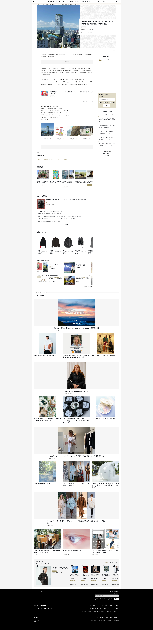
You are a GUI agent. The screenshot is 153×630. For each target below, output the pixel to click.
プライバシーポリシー (109, 611)
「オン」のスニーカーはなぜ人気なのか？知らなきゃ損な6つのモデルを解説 (107, 120)
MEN (101, 102)
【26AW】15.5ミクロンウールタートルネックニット (43, 252)
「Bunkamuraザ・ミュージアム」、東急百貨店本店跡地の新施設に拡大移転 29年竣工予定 (66, 4)
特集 (51, 1)
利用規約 (102, 611)
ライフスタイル (45, 4)
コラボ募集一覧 (54, 275)
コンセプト (116, 617)
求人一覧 (47, 260)
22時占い (72, 1)
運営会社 (98, 611)
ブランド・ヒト (66, 1)
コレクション (87, 1)
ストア (60, 1)
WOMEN (107, 102)
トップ (34, 4)
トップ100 (77, 1)
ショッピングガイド (94, 620)
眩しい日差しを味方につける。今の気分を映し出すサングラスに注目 (107, 144)
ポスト (93, 1)
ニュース (47, 1)
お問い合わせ (116, 611)
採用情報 (89, 611)
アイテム (102, 617)
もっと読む (65, 224)
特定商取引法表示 (116, 620)
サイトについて (84, 611)
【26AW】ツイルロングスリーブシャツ (55, 252)
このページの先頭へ (40, 591)
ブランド (96, 617)
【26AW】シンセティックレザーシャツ (68, 252)
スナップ (82, 1)
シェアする (90, 32)
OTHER (113, 102)
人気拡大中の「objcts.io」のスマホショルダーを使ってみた (107, 126)
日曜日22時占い (104, 605)
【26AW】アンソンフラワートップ (80, 252)
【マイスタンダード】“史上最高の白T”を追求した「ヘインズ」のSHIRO (107, 132)
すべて (100, 59)
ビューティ (55, 1)
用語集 (104, 1)
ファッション (106, 114)
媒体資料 (94, 611)
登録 (107, 105)
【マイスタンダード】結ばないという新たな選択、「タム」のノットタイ (107, 138)
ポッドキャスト (98, 1)
